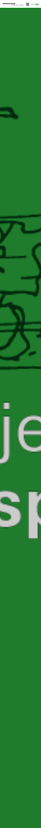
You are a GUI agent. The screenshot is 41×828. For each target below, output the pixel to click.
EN (37, 5)
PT (32, 5)
